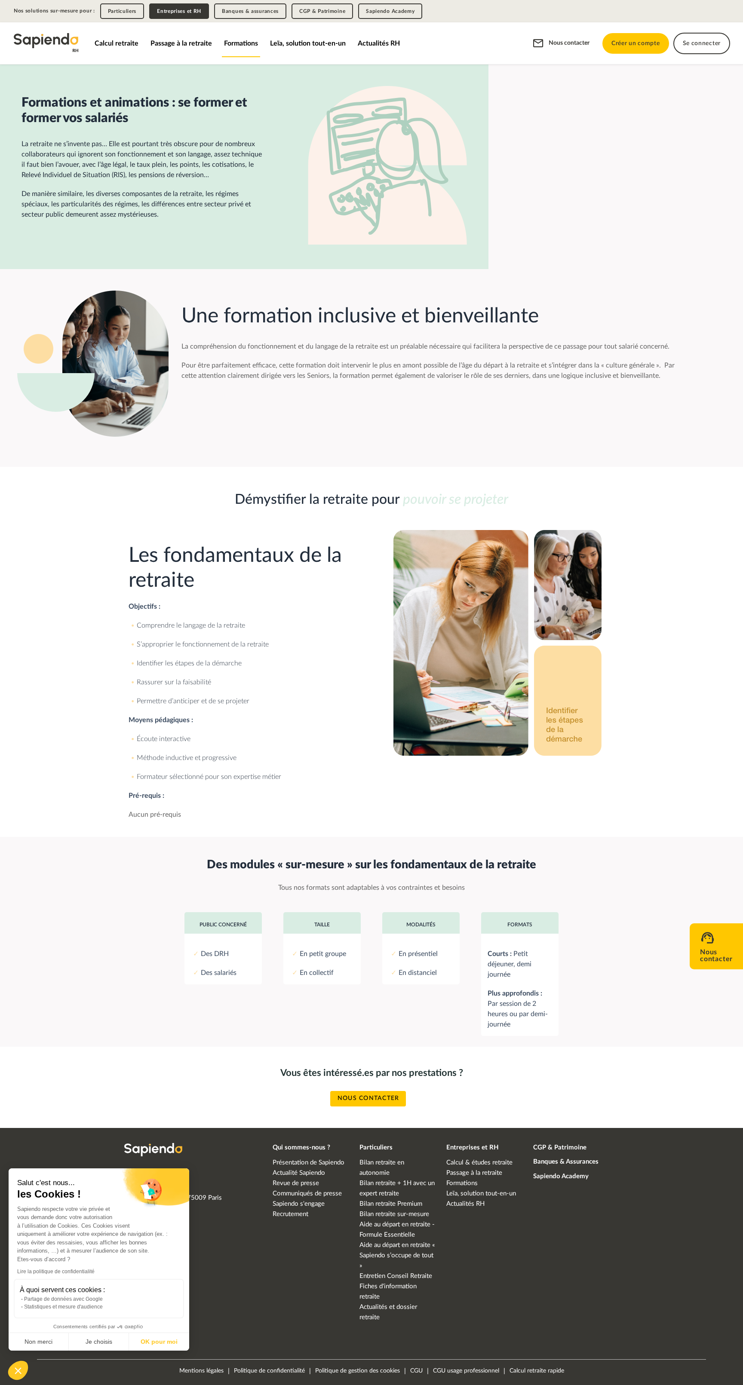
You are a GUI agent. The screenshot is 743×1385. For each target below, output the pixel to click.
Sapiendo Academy (390, 11)
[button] (18, 1370)
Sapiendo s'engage (299, 1204)
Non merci (38, 1341)
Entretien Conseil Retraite (395, 1276)
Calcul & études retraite (479, 1162)
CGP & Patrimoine (322, 11)
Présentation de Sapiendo (308, 1162)
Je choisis (99, 1341)
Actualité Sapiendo (299, 1173)
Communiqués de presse (307, 1193)
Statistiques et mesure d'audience (63, 1307)
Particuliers (122, 11)
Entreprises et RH (179, 11)
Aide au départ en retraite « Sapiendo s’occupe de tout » (397, 1255)
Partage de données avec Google (63, 1299)
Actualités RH (379, 43)
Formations (241, 43)
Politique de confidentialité (269, 1371)
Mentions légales (201, 1371)
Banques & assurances (250, 11)
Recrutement (290, 1214)
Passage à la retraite (181, 43)
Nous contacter (569, 43)
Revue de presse (296, 1183)
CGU (416, 1371)
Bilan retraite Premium (390, 1204)
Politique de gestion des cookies (357, 1371)
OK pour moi (159, 1341)
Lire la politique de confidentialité (56, 1272)
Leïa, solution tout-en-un (308, 43)
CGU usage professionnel (466, 1371)
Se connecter (702, 43)
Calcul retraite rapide (537, 1371)
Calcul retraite (116, 43)
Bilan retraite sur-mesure (394, 1214)
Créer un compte (635, 43)
